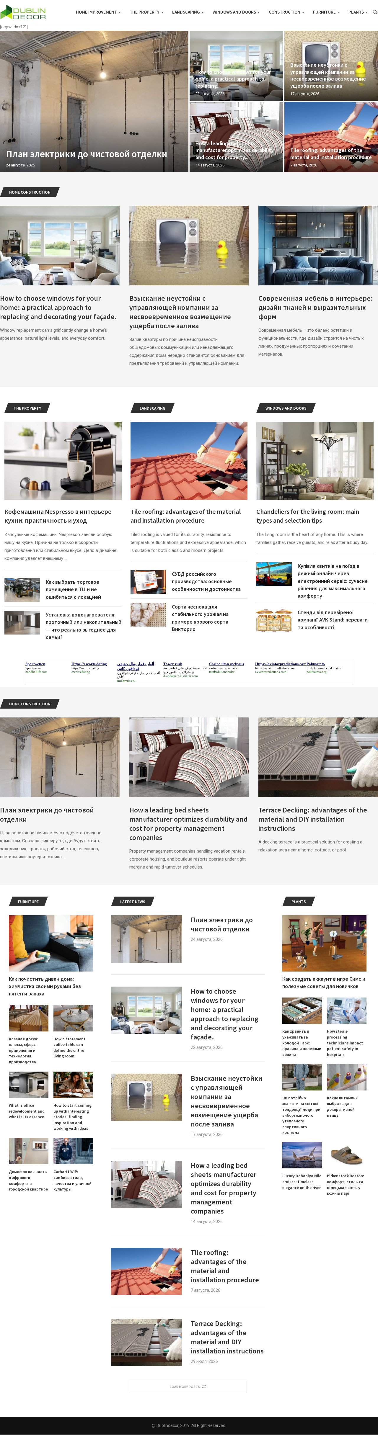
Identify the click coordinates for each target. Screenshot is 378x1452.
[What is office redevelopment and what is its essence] (28, 1085)
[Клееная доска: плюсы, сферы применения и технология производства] (28, 1018)
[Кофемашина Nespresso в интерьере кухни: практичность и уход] (63, 461)
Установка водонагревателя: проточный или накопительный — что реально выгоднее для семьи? (83, 625)
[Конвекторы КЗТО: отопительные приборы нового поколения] (331, 66)
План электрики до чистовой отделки (222, 924)
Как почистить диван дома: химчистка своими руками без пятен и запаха (231, 150)
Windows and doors (234, 12)
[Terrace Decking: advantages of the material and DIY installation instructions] (318, 757)
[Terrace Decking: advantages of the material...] (94, 101)
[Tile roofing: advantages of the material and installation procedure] (189, 461)
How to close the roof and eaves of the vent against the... (331, 153)
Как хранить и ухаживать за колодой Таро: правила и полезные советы (301, 1042)
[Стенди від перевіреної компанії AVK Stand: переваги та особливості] (274, 620)
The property (144, 12)
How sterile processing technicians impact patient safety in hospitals (345, 1042)
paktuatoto (335, 668)
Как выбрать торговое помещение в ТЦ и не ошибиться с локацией (73, 589)
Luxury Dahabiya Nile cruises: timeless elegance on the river (301, 1181)
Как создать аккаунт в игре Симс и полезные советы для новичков (323, 982)
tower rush (200, 668)
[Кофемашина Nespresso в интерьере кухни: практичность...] (236, 66)
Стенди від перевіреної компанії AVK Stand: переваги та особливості (333, 619)
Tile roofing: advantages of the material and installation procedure (186, 516)
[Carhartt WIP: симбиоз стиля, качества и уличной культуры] (73, 1151)
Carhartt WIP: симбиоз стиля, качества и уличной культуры (72, 1180)
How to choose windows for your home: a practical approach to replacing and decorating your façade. (58, 307)
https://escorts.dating (85, 668)
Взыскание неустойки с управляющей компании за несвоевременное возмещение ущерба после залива (180, 312)
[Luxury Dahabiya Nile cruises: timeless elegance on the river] (302, 1155)
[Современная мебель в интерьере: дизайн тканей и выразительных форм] (318, 245)
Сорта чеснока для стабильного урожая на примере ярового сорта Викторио (200, 617)
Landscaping (186, 12)
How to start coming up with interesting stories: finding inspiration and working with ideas (72, 1117)
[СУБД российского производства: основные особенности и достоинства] (148, 582)
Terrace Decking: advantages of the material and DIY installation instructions (91, 147)
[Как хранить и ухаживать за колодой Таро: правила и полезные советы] (302, 1011)
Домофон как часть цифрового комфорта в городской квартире (28, 1180)
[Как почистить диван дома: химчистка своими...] (236, 137)
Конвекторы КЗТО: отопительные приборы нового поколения (331, 82)
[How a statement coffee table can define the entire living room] (73, 1018)
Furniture (324, 12)
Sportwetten (33, 668)
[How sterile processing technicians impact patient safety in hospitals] (346, 1011)
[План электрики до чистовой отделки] (60, 757)
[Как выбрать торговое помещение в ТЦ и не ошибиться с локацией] (22, 590)
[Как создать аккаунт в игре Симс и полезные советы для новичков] (324, 943)
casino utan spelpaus (223, 668)
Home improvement (96, 12)
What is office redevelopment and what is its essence (27, 1111)
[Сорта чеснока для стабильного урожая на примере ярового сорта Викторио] (148, 615)
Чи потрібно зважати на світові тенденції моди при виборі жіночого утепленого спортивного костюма (301, 1115)
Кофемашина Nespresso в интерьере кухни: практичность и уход (236, 78)
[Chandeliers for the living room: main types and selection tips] (315, 461)
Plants (356, 12)
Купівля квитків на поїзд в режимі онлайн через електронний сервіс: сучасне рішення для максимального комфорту (333, 581)
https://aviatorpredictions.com (275, 668)
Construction (284, 12)
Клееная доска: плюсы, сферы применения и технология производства (23, 1050)
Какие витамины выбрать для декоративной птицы (343, 1106)
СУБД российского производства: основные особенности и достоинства (206, 581)
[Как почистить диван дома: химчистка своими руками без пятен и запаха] (51, 943)
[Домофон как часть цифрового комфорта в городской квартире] (28, 1151)
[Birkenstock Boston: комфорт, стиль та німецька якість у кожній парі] (346, 1155)
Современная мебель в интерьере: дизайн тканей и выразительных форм (315, 307)
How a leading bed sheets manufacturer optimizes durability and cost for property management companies (188, 823)
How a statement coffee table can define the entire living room (69, 1047)
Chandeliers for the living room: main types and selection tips (307, 516)
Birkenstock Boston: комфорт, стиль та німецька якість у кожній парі (345, 1184)
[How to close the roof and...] (331, 137)
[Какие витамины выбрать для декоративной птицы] (346, 1077)
